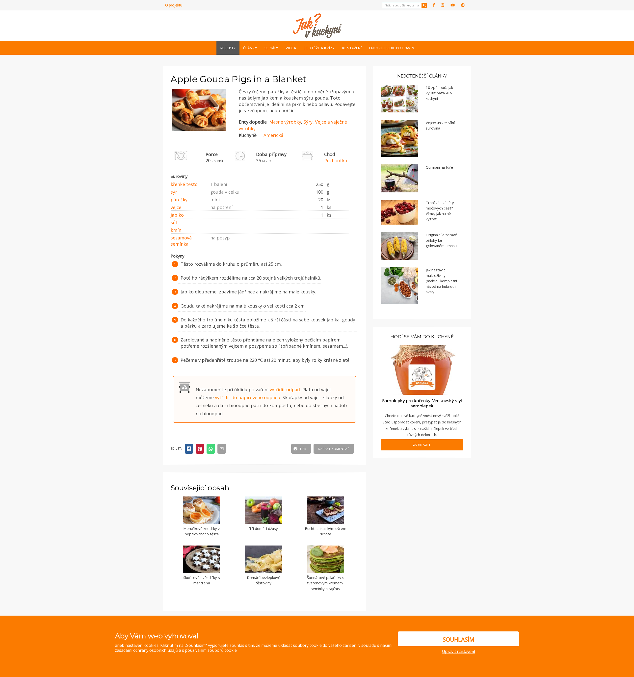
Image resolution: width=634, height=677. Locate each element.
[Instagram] (442, 5)
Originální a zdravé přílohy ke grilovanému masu (441, 240)
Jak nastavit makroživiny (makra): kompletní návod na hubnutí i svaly (441, 280)
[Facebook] (434, 5)
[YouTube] (452, 5)
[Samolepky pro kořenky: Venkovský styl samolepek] (422, 369)
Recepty (228, 48)
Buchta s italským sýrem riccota (325, 531)
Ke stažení (352, 48)
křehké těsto (184, 184)
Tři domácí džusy (263, 528)
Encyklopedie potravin (391, 48)
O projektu (173, 5)
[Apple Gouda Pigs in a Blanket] (199, 129)
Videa (291, 48)
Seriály (271, 48)
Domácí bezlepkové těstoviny (263, 580)
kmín (176, 230)
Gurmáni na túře (439, 167)
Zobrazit (422, 444)
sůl (174, 222)
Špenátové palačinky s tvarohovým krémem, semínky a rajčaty (325, 583)
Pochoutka (335, 160)
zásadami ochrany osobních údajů (146, 650)
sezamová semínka (181, 241)
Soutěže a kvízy (319, 48)
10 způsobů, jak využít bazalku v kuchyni (439, 93)
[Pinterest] (463, 5)
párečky (179, 200)
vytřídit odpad (285, 389)
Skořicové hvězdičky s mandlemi (201, 580)
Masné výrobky (285, 122)
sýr (174, 192)
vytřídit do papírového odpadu (247, 397)
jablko (177, 215)
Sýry (308, 122)
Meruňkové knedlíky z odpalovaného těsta (201, 531)
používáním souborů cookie (211, 650)
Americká (273, 135)
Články (250, 48)
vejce (176, 207)
